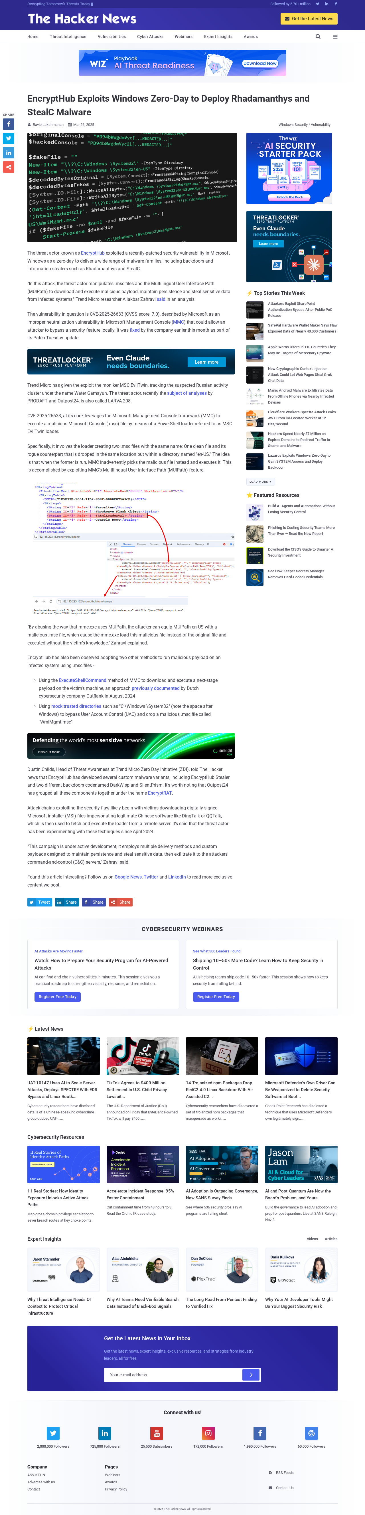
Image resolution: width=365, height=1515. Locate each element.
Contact (33, 1489)
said (161, 299)
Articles (331, 1239)
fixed (135, 330)
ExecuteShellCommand (82, 680)
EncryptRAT (160, 793)
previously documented (156, 688)
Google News (128, 877)
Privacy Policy (116, 1489)
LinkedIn (177, 877)
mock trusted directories (76, 706)
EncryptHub (93, 253)
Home (32, 36)
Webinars (183, 36)
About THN (36, 1475)
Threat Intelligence (68, 36)
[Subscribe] (250, 1375)
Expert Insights (218, 36)
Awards (251, 36)
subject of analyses (187, 393)
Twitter (151, 877)
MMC (178, 322)
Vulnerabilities (112, 36)
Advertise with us (41, 1482)
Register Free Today (57, 996)
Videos (312, 1239)
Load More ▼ (261, 481)
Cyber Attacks (150, 36)
